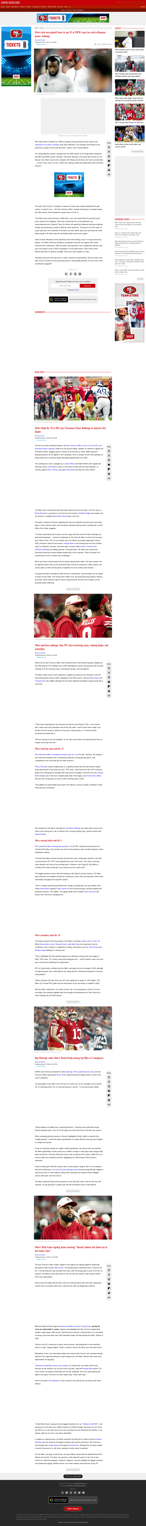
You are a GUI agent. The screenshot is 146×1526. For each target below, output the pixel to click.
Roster (43, 7)
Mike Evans (81, 546)
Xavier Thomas (52, 470)
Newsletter (51, 7)
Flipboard (135, 2)
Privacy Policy (74, 1522)
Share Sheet (109, 174)
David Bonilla (41, 40)
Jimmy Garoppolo (45, 261)
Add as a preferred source (104, 44)
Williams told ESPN (90, 1424)
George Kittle (68, 543)
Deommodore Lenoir (47, 944)
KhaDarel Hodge (84, 513)
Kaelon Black (45, 889)
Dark (79, 1476)
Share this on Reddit (109, 170)
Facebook (71, 273)
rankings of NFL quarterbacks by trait (80, 1072)
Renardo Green (61, 944)
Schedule (35, 7)
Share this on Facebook (109, 152)
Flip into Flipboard (109, 165)
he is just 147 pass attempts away (64, 1170)
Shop (66, 7)
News (8, 7)
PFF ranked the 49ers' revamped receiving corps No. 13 (55, 755)
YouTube (83, 1492)
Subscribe (87, 286)
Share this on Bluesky (109, 161)
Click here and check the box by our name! (83, 299)
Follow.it (76, 290)
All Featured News (137, 151)
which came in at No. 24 (91, 941)
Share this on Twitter (109, 147)
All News (140, 279)
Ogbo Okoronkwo (68, 470)
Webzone (11, 2)
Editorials (15, 7)
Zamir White (69, 464)
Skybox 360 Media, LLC (81, 1483)
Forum (28, 7)
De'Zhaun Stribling (41, 550)
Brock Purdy (61, 1075)
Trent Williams (53, 1381)
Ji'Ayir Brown (93, 947)
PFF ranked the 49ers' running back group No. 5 (53, 846)
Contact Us (66, 1522)
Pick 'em (60, 7)
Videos (22, 7)
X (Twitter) (62, 1492)
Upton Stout (75, 944)
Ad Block (57, 174)
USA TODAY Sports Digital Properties (76, 1486)
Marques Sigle (40, 950)
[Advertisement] (69, 490)
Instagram (80, 273)
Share (143, 7)
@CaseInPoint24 (41, 440)
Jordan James (61, 889)
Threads (75, 273)
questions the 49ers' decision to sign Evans (75, 1326)
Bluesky (79, 1492)
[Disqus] (73, 341)
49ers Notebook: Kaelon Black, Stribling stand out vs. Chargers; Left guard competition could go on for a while (129, 261)
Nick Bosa (52, 467)
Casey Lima (40, 435)
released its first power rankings (47, 145)
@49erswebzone (41, 44)
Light (75, 1476)
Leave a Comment (73, 589)
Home (3, 7)
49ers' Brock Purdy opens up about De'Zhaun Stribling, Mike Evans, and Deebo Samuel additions (129, 243)
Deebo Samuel (61, 516)
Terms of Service (83, 1522)
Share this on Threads (109, 156)
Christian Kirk (92, 546)
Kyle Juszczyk (90, 892)
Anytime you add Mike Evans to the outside (52, 1366)
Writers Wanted (73, 1509)
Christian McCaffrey (93, 776)
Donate (60, 1522)
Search (143, 2)
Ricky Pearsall (40, 513)
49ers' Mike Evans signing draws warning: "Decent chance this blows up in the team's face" (128, 224)
